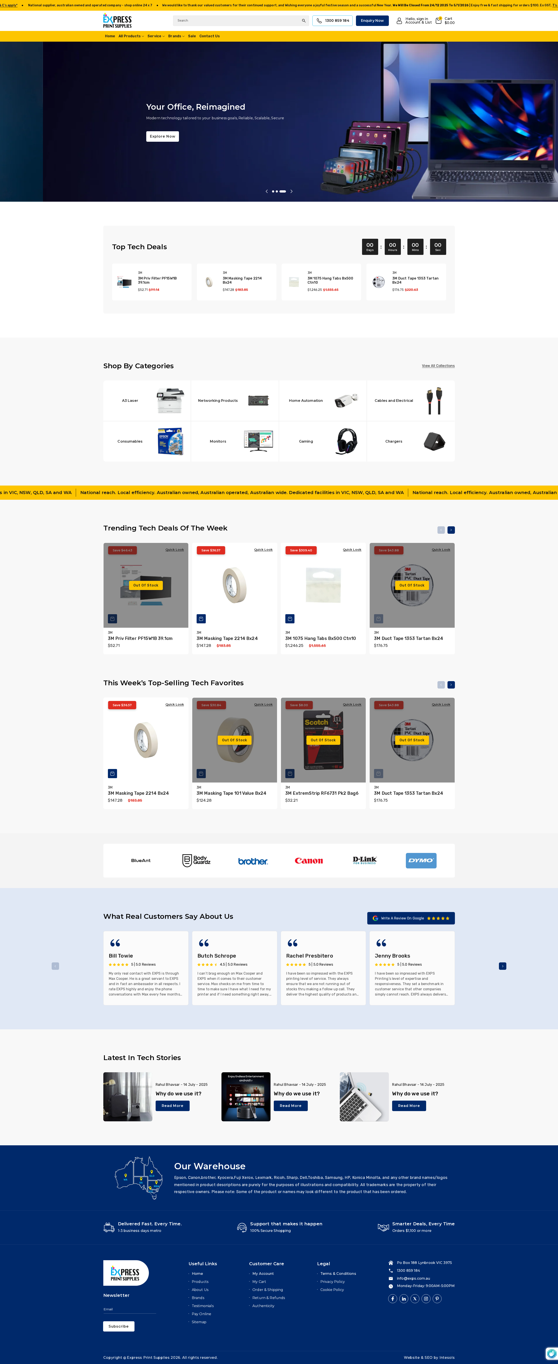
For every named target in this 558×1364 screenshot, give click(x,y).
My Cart (259, 1282)
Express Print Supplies (148, 1357)
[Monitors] (235, 441)
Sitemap (199, 1322)
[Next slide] (291, 191)
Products (200, 1282)
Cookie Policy (332, 1290)
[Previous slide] (266, 191)
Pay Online (201, 1314)
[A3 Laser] (147, 400)
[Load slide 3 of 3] (282, 191)
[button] (445, 21)
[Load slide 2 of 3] (277, 191)
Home (197, 1274)
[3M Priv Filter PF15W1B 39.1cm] (124, 282)
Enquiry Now (372, 21)
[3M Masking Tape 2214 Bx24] (209, 282)
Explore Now (119, 136)
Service (154, 36)
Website (412, 1357)
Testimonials (203, 1306)
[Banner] (140, 860)
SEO (429, 1357)
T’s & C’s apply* (201, 5)
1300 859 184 (337, 21)
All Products (130, 36)
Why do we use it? (179, 1093)
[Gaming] (323, 441)
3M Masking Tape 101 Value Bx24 (232, 793)
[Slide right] (451, 530)
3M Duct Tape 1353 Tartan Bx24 (415, 280)
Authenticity (263, 1306)
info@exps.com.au (413, 1278)
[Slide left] (441, 530)
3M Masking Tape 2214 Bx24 (242, 280)
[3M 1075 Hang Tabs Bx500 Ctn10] (294, 282)
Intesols (447, 1357)
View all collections (438, 366)
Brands (174, 36)
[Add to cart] (201, 618)
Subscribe (119, 1326)
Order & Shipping (267, 1290)
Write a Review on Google (402, 918)
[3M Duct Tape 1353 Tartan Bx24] (379, 282)
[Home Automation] (323, 400)
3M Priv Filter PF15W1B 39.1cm (157, 280)
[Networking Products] (235, 400)
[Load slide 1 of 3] (273, 191)
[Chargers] (411, 441)
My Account (263, 1274)
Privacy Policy (332, 1282)
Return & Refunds (268, 1298)
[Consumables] (147, 441)
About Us (200, 1290)
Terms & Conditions (338, 1274)
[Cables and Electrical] (411, 400)
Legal (323, 1263)
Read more (173, 1106)
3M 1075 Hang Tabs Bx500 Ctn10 (330, 280)
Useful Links (203, 1263)
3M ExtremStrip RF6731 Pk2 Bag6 (322, 793)
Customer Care (266, 1263)
